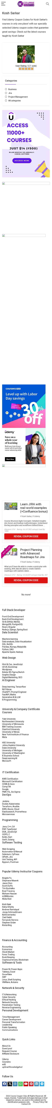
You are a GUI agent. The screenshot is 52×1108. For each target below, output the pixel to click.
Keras (9, 689)
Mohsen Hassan (9, 893)
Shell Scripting (14, 979)
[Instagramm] (15, 1084)
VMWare (6, 982)
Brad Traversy (8, 891)
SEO (20, 677)
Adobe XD (6, 672)
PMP (4, 792)
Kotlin (4, 837)
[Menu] (3, 4)
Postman (14, 862)
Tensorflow (21, 687)
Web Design (9, 657)
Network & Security (13, 987)
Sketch (21, 672)
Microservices (8, 814)
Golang (11, 839)
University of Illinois (10, 732)
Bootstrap (12, 667)
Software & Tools (12, 962)
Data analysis (8, 641)
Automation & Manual (12, 851)
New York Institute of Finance (15, 734)
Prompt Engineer (19, 692)
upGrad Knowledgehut (12, 1067)
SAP (4, 977)
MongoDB (6, 624)
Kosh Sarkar (26, 516)
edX (4, 1064)
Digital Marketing (9, 677)
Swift (4, 839)
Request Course (9, 1051)
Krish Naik (6, 904)
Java (4, 826)
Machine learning (10, 639)
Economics (7, 949)
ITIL (8, 792)
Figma (15, 672)
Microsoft (6, 761)
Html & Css (7, 664)
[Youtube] (26, 1084)
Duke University (9, 748)
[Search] (47, 4)
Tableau (6, 972)
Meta (4, 737)
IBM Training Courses (11, 727)
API (15, 859)
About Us (6, 1046)
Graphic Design (9, 675)
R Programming (9, 700)
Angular (12, 627)
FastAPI (5, 694)
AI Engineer (8, 680)
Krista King (7, 925)
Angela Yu (7, 878)
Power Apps (16, 969)
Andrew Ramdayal (10, 909)
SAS (12, 649)
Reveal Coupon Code (26, 536)
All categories (14, 100)
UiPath (5, 857)
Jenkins (5, 801)
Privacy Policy (38, 1102)
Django (13, 629)
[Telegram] (42, 1084)
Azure (10, 809)
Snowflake (7, 974)
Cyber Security (8, 997)
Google (5, 789)
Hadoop (19, 652)
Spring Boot (22, 629)
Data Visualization (23, 641)
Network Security (10, 1002)
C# (13, 826)
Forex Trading (8, 954)
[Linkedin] (36, 1084)
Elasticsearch (8, 812)
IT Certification (10, 772)
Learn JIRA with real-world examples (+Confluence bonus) (34, 507)
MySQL (17, 622)
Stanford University (11, 729)
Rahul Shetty (8, 907)
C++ (9, 826)
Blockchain (23, 960)
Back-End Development (13, 619)
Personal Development (15, 1010)
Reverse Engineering (11, 1007)
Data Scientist (10, 632)
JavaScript (18, 664)
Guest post (7, 1048)
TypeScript (12, 829)
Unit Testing (7, 859)
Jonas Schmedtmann (12, 912)
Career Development (11, 1019)
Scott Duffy (7, 886)
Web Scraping (8, 849)
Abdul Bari (7, 899)
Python (5, 649)
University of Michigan (12, 750)
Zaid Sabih (7, 917)
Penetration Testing (11, 1005)
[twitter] (10, 1084)
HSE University (8, 742)
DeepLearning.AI (9, 758)
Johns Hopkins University (13, 745)
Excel (12, 972)
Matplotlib (21, 647)
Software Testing (12, 842)
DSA (4, 832)
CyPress (15, 854)
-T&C (46, 1102)
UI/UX (4, 667)
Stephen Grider (9, 922)
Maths (13, 694)
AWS (4, 809)
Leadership (7, 1025)
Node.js (5, 629)
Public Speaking (9, 1027)
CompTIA (6, 786)
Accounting (7, 947)
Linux (4, 979)
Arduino (14, 982)
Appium (5, 862)
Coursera (6, 1062)
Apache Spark (8, 652)
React (5, 627)
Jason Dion (7, 883)
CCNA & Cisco (8, 784)
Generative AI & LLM (11, 697)
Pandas (5, 647)
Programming (10, 820)
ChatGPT (6, 692)
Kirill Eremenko (9, 915)
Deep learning (8, 687)
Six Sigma (15, 792)
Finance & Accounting (14, 940)
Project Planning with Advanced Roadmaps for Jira (32, 553)
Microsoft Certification (12, 781)
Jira (10, 93)
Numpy (13, 647)
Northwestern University (13, 721)
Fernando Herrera (10, 920)
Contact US (26, 1104)
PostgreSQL (17, 624)
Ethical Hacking (9, 1000)
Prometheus (21, 812)
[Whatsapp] (20, 1084)
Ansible (16, 806)
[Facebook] (4, 1084)
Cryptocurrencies (10, 960)
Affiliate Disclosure (10, 1054)
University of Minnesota (13, 724)
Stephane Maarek (10, 880)
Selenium (6, 854)
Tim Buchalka (8, 888)
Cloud (16, 809)
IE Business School (10, 755)
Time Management (11, 1017)
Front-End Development (13, 616)
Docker (5, 804)
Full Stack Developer (13, 609)
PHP (4, 829)
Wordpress (7, 669)
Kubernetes (14, 804)
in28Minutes (7, 896)
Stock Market (8, 952)
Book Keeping (8, 957)
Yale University (9, 719)
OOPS (5, 834)
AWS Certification (10, 779)
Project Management (18, 97)
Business (12, 89)
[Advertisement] (26, 351)
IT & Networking (9, 994)
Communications (10, 1030)
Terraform (7, 806)
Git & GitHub (7, 622)
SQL (4, 644)
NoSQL (10, 644)
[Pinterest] (31, 1084)
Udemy (37, 516)
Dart (10, 837)
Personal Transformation (13, 1022)
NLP (3, 689)
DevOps (6, 794)
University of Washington (13, 753)
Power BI (6, 969)
